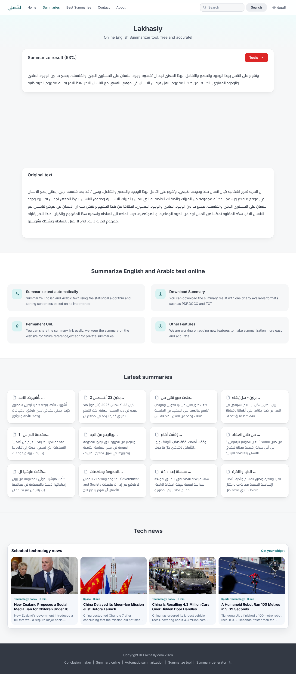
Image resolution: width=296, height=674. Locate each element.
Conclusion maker (77, 662)
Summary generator (211, 662)
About (121, 7)
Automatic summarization (144, 662)
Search (256, 7)
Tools (253, 57)
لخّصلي (14, 7)
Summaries (51, 7)
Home (32, 7)
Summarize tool (179, 662)
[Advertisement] (148, 130)
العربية (281, 7)
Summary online (108, 662)
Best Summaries (78, 7)
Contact (104, 7)
